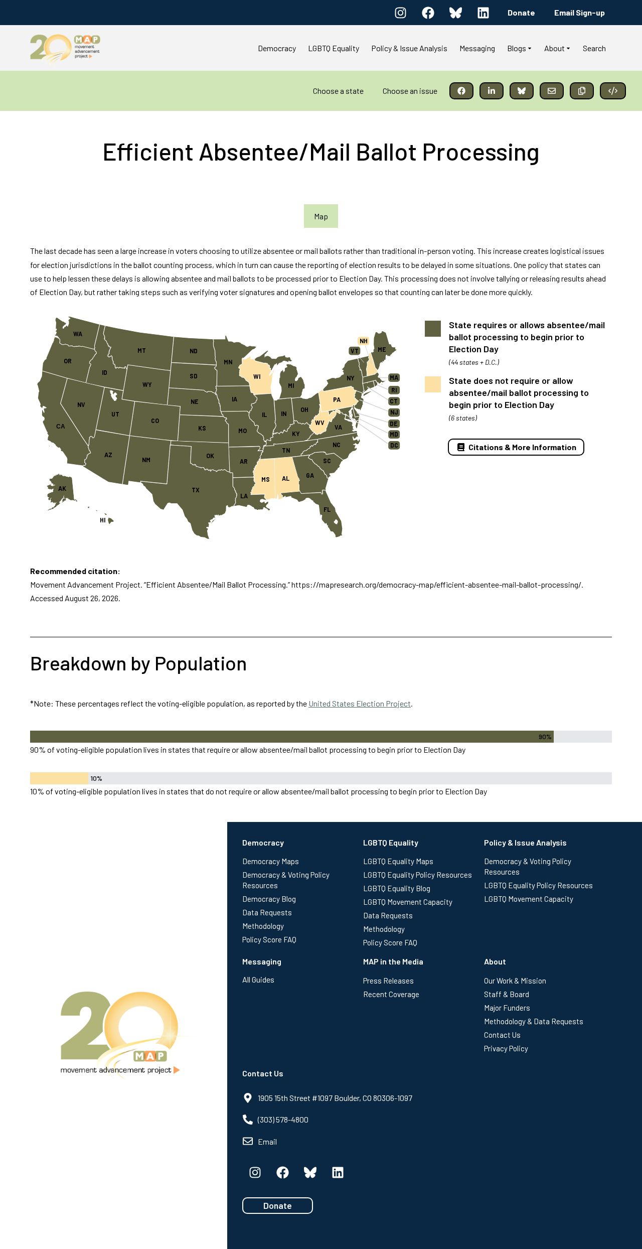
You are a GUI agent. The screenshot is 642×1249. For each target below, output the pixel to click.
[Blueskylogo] (455, 12)
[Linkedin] (483, 12)
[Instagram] (400, 12)
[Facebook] (427, 12)
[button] (461, 90)
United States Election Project (359, 703)
